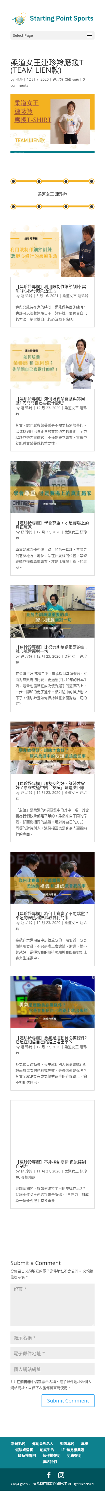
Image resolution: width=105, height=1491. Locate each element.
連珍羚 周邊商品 (66, 79)
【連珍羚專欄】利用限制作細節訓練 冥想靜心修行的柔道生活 (51, 288)
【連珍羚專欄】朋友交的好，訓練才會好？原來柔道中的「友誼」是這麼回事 (50, 785)
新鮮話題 (18, 1443)
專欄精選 (28, 1177)
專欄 (84, 1443)
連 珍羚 (26, 295)
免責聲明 (74, 1455)
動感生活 (47, 1449)
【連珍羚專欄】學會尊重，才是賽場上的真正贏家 (52, 525)
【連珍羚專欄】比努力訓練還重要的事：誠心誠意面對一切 (52, 649)
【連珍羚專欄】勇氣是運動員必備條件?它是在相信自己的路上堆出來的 (51, 1040)
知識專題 (67, 1443)
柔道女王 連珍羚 (75, 295)
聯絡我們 (50, 1461)
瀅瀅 (19, 79)
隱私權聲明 (27, 1455)
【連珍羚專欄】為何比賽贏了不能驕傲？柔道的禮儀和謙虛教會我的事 (52, 915)
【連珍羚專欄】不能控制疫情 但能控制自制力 (51, 1164)
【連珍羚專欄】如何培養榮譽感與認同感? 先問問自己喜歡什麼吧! (50, 401)
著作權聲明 (51, 1455)
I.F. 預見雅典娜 (72, 1449)
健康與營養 (24, 1449)
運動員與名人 (43, 1443)
